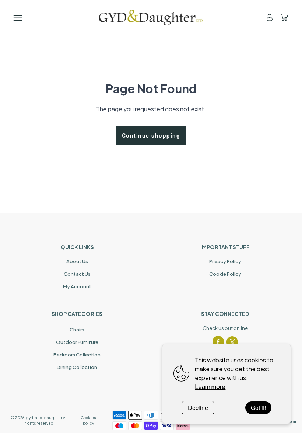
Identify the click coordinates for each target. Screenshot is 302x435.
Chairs (77, 330)
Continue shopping (151, 135)
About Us (77, 261)
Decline (198, 407)
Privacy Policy (225, 261)
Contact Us (77, 274)
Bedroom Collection (77, 355)
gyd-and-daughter (44, 417)
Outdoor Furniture (77, 342)
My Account (77, 286)
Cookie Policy (225, 274)
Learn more (210, 386)
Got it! (258, 407)
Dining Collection (77, 367)
